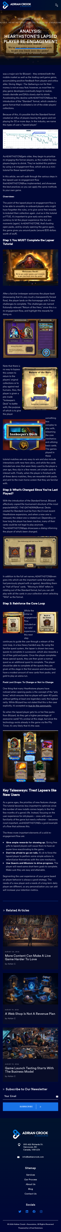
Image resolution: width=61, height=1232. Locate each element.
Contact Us (30, 1194)
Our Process (30, 1179)
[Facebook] (34, 1211)
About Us (30, 1184)
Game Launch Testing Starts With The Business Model (29, 1070)
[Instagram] (41, 1211)
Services (30, 1175)
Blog (37, 18)
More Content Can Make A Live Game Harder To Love (28, 957)
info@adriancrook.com (33, 1157)
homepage (24, 18)
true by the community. (39, 705)
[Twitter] (19, 1211)
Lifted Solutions (36, 1228)
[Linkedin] (27, 1211)
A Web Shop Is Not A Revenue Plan (30, 1013)
